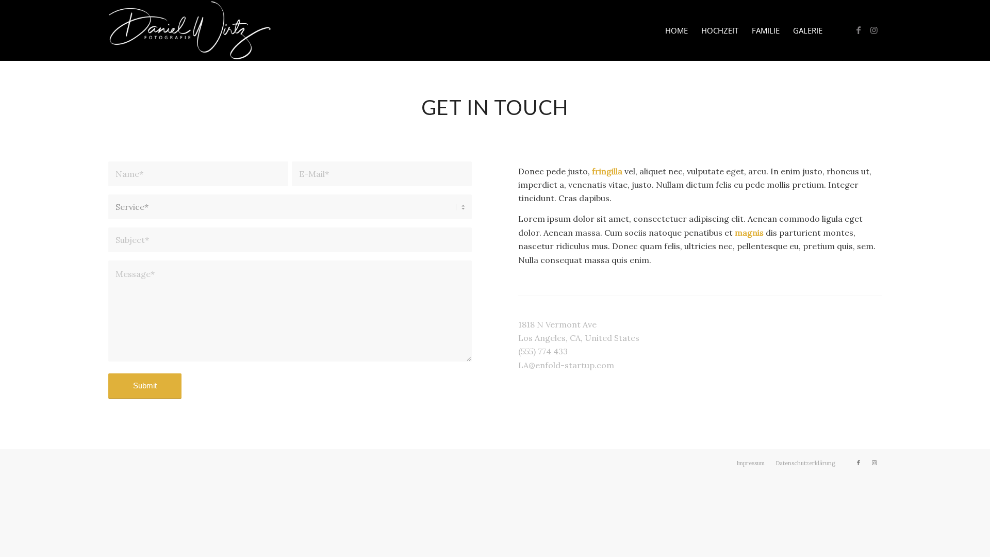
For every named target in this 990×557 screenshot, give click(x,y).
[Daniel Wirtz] (190, 30)
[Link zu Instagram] (874, 30)
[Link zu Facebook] (858, 30)
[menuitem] (676, 30)
